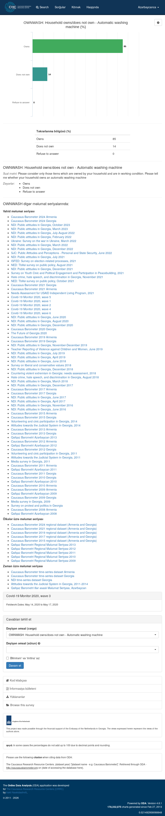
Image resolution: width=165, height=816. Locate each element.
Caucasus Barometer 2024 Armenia (34, 217)
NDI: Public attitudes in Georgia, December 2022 (42, 249)
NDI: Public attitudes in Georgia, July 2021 (38, 257)
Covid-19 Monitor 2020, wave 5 (31, 297)
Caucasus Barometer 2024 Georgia (33, 221)
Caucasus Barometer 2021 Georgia (33, 285)
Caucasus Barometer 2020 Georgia (33, 329)
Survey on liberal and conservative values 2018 (41, 365)
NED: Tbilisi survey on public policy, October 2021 (42, 281)
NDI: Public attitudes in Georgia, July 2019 (38, 353)
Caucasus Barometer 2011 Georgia (33, 473)
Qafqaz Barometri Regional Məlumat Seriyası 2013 (43, 545)
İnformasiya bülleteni (23, 688)
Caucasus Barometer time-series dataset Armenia (43, 572)
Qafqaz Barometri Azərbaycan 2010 (34, 481)
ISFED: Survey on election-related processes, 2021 (43, 261)
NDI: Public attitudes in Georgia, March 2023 (39, 229)
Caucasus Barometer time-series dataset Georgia (42, 576)
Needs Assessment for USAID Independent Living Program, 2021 (52, 293)
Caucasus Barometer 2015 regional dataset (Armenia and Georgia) (54, 541)
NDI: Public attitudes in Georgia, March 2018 (39, 381)
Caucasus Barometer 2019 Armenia (34, 337)
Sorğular (60, 7)
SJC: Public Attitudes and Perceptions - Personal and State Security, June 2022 (61, 253)
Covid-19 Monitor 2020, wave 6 (31, 313)
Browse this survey (22, 705)
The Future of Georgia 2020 (29, 333)
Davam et (15, 665)
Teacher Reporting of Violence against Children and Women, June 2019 (57, 349)
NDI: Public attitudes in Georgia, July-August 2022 (43, 233)
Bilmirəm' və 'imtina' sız (25, 658)
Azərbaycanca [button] (147, 7)
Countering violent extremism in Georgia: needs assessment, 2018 (53, 373)
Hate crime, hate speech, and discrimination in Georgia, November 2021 (57, 277)
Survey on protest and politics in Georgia (37, 505)
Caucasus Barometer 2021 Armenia (34, 289)
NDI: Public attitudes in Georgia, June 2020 (38, 317)
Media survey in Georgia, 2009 (30, 501)
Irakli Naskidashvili (16, 792)
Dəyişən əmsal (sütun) (21, 643)
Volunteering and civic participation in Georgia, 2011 (44, 453)
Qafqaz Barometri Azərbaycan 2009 (34, 493)
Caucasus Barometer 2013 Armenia (34, 429)
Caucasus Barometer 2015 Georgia (33, 417)
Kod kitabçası (18, 680)
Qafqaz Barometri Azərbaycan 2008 (34, 513)
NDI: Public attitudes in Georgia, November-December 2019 (49, 345)
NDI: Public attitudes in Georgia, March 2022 (39, 245)
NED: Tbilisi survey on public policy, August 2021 (42, 265)
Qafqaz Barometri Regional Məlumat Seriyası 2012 (43, 549)
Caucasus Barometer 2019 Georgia (33, 341)
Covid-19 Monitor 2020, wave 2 (31, 305)
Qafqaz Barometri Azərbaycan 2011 (34, 469)
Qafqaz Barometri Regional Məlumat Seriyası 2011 (43, 553)
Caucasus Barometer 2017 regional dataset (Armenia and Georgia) (54, 537)
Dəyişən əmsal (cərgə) (21, 628)
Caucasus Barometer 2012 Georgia (33, 449)
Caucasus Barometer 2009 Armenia (34, 489)
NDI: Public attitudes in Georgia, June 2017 (38, 397)
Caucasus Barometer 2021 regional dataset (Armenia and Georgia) (54, 528)
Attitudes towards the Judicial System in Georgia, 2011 (45, 457)
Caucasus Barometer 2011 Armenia (34, 465)
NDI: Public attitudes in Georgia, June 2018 (38, 361)
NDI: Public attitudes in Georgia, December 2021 (42, 269)
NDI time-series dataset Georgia (31, 580)
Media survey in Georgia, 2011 (30, 461)
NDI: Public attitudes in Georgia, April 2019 (38, 357)
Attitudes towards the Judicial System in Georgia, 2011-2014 (49, 584)
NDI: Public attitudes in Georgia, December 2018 (42, 369)
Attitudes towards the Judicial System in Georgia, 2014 (45, 425)
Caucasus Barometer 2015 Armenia (34, 413)
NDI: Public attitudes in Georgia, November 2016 (42, 405)
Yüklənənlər (17, 697)
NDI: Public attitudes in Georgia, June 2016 (38, 409)
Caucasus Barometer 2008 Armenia (34, 509)
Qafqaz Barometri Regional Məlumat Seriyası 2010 (43, 557)
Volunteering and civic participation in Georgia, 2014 (44, 421)
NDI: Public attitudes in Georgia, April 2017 (38, 401)
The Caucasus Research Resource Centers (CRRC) (35, 789)
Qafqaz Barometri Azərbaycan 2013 (34, 437)
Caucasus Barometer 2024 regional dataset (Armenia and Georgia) (54, 524)
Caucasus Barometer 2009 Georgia (33, 497)
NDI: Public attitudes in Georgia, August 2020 (40, 321)
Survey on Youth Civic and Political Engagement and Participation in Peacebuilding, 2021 (67, 273)
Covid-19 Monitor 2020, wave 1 (31, 301)
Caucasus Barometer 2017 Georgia (33, 393)
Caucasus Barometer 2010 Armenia (34, 485)
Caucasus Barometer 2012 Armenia (34, 441)
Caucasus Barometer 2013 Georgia (33, 433)
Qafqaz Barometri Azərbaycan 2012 (34, 445)
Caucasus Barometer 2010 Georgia (33, 477)
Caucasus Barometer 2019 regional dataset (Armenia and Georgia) (54, 533)
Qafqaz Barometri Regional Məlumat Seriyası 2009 (43, 561)
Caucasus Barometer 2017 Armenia (34, 389)
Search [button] (44, 7)
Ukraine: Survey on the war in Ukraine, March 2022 (43, 241)
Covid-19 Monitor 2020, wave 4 (31, 309)
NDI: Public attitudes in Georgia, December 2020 (42, 325)
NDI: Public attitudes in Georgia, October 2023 (40, 225)
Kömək (76, 7)
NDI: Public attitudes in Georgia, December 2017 (42, 385)
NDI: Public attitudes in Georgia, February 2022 (41, 237)
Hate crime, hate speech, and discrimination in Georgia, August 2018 (55, 377)
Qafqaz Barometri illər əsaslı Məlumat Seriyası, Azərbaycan (48, 588)
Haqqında (93, 7)
